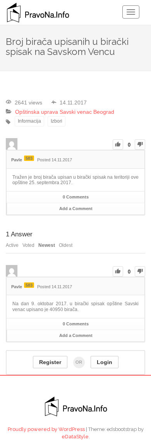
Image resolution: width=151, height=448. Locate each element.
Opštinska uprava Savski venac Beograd (64, 112)
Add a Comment (76, 208)
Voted (28, 245)
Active (12, 245)
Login (104, 362)
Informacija (29, 121)
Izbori (56, 121)
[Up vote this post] (118, 144)
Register (50, 362)
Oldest (65, 245)
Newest (46, 245)
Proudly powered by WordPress (46, 429)
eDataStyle (75, 436)
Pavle (16, 159)
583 (29, 158)
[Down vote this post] (140, 144)
